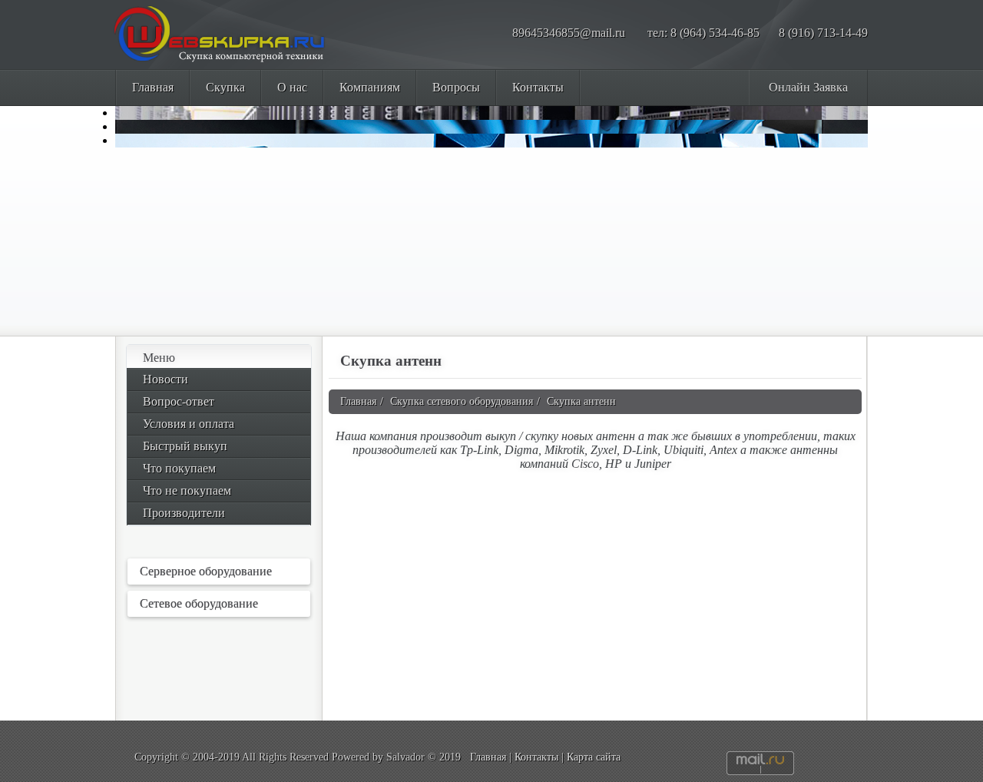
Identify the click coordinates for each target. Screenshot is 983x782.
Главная (153, 87)
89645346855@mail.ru (568, 32)
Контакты (538, 87)
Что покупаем (179, 468)
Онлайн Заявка (808, 87)
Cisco (585, 463)
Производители (184, 512)
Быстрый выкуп (185, 445)
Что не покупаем (187, 490)
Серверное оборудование (206, 571)
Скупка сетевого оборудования (461, 401)
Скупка (225, 87)
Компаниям (369, 87)
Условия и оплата (188, 423)
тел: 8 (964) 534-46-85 (703, 32)
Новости (165, 379)
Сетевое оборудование (199, 603)
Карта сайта (594, 757)
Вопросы (456, 87)
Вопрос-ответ (178, 401)
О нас (292, 87)
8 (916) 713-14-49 (823, 32)
